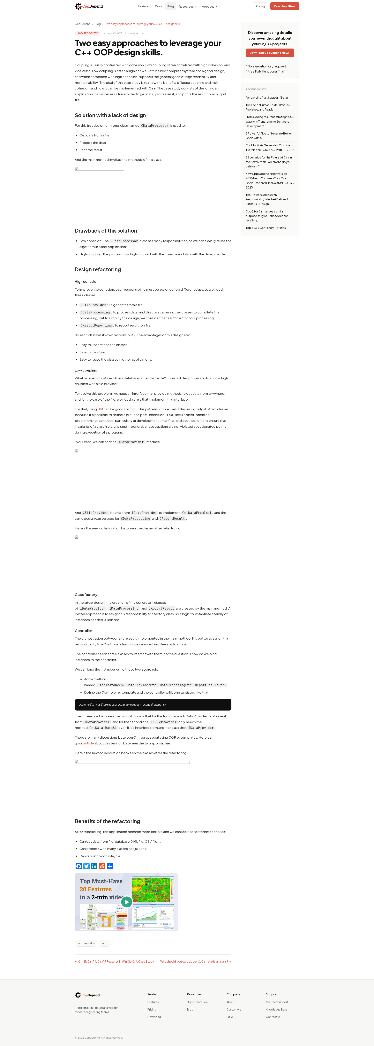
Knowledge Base (276, 1009)
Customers (234, 1009)
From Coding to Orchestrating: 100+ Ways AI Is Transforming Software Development (270, 121)
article (89, 743)
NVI (100, 409)
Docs (158, 6)
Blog (170, 6)
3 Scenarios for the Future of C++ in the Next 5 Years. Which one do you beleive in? (269, 162)
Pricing (260, 6)
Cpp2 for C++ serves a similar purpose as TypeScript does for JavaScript (267, 216)
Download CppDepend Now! (269, 52)
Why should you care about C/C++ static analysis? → (195, 961)
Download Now (284, 6)
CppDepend (83, 24)
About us (208, 6)
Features (144, 6)
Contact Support (277, 1002)
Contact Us (273, 1017)
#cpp (104, 943)
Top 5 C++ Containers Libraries (266, 227)
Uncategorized (87, 33)
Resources (186, 6)
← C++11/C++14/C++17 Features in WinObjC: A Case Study (114, 961)
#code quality (86, 943)
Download (154, 1017)
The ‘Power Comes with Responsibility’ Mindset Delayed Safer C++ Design (267, 199)
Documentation (197, 1002)
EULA (230, 1017)
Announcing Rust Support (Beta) (267, 97)
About (231, 1002)
